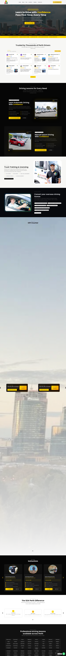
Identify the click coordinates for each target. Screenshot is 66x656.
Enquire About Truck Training (9, 178)
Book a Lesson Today (29, 23)
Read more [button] (8, 62)
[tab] (32, 590)
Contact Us (40, 2)
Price (26, 2)
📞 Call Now (24, 117)
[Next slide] (63, 577)
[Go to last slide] (3, 577)
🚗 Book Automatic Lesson (14, 117)
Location (30, 2)
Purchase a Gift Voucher (12, 389)
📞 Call (9, 589)
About (23, 2)
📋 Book (17, 589)
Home (20, 2)
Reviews (35, 2)
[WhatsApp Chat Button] (63, 653)
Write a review (57, 51)
